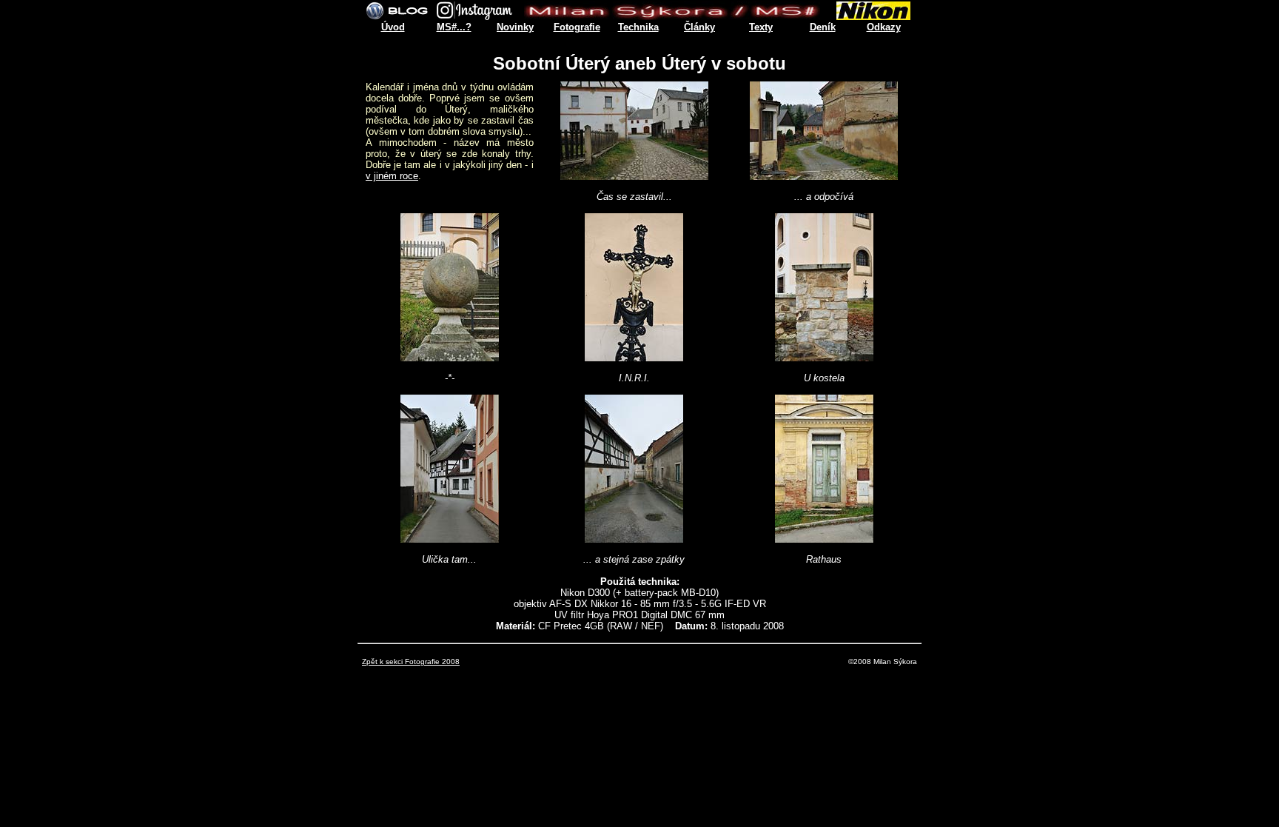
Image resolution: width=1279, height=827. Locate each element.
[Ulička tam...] (449, 538)
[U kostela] (824, 357)
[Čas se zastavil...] (634, 176)
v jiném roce (392, 175)
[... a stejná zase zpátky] (634, 538)
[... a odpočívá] (824, 176)
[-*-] (449, 357)
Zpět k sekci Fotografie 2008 (411, 661)
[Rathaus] (824, 538)
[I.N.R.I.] (634, 357)
